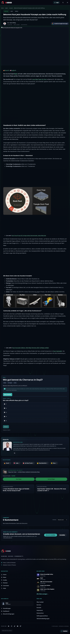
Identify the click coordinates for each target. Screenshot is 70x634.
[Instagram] (12, 626)
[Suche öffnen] (63, 2)
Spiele (6, 8)
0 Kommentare (24, 24)
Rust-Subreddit (57, 351)
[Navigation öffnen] (67, 2)
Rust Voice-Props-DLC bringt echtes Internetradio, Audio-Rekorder (29, 235)
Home (2, 8)
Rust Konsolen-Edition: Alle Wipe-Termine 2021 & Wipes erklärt (30, 348)
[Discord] (9, 626)
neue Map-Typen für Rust (39, 79)
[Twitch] (21, 626)
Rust (12, 11)
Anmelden (62, 535)
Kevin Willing (13, 22)
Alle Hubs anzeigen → (43, 594)
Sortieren (54, 519)
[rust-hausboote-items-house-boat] (35, 301)
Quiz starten (7, 394)
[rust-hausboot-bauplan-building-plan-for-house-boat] (27, 201)
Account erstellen (50, 535)
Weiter (6, 426)
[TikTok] (15, 626)
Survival (11, 8)
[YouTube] (18, 626)
